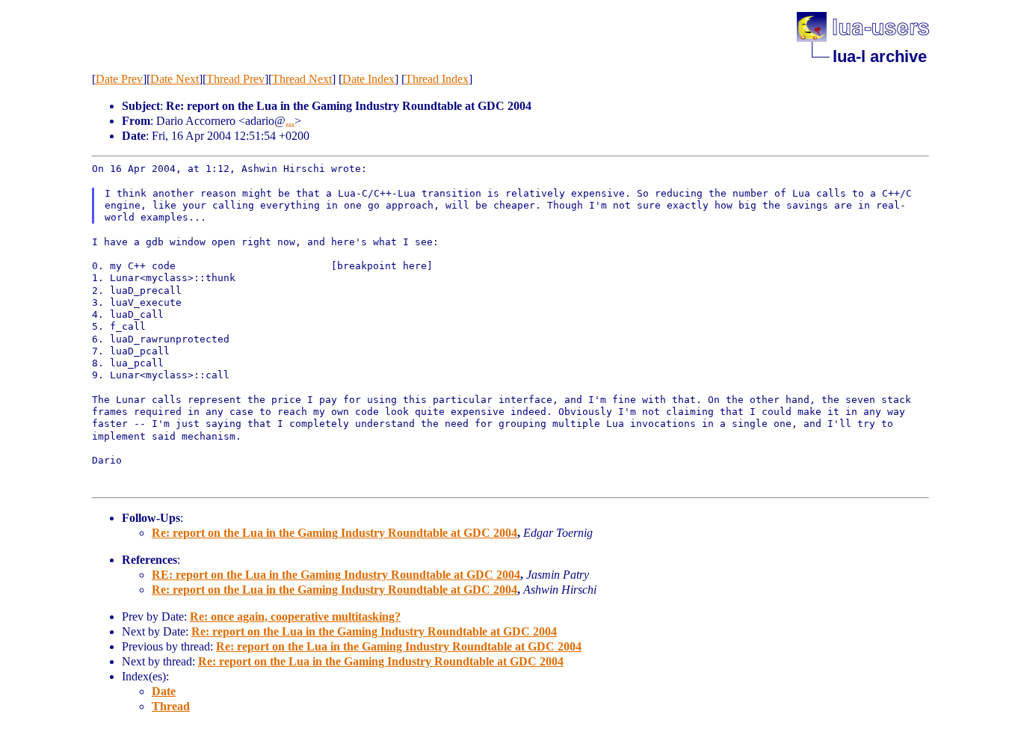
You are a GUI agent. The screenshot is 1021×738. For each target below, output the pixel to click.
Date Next (174, 79)
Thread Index (437, 79)
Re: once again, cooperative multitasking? (295, 616)
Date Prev (119, 79)
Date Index (368, 79)
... (290, 120)
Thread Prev (235, 79)
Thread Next (302, 79)
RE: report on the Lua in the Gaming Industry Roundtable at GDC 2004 (336, 574)
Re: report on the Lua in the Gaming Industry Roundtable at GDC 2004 (334, 532)
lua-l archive (880, 56)
